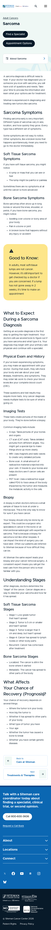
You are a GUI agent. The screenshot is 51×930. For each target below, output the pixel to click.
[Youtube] (21, 873)
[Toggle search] (36, 6)
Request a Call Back (13, 826)
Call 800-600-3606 (17, 816)
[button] (25, 840)
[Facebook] (13, 873)
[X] (4, 873)
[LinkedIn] (30, 873)
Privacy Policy (27, 924)
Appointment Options (19, 43)
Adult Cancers (10, 18)
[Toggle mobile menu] (45, 6)
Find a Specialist (15, 34)
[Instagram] (38, 873)
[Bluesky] (4, 882)
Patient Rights (10, 924)
